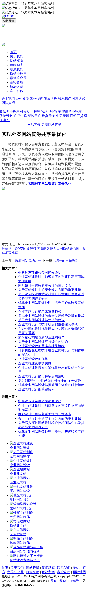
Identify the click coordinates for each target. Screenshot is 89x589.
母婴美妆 (48, 116)
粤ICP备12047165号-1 (66, 580)
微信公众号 (15, 572)
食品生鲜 (20, 116)
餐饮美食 (34, 116)
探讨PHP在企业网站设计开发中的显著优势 (49, 380)
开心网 (74, 248)
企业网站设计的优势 (33, 359)
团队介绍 (8, 103)
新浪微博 (33, 248)
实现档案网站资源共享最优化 (49, 183)
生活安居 (62, 116)
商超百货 (76, 116)
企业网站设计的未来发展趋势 (39, 311)
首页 (5, 567)
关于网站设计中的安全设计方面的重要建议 (49, 290)
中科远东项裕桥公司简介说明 (39, 272)
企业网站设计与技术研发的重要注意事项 (48, 324)
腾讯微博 (46, 248)
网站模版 (32, 567)
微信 (66, 248)
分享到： (8, 248)
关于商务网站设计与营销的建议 (41, 320)
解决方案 (48, 572)
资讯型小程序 (72, 111)
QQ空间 (20, 248)
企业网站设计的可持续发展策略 (41, 376)
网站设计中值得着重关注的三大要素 (44, 285)
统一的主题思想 (67, 260)
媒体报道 (36, 98)
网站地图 (79, 572)
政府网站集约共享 (28, 260)
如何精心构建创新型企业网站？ (41, 337)
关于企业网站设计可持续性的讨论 (43, 341)
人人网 (58, 248)
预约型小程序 (51, 111)
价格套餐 (32, 572)
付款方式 (78, 98)
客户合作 (63, 572)
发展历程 (50, 98)
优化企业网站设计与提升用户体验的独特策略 (51, 385)
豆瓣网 (13, 253)
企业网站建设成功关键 (34, 363)
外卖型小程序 (30, 111)
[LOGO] (8, 16)
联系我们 (64, 98)
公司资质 (22, 98)
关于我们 (8, 98)
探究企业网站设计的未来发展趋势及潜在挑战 (51, 315)
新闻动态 (48, 567)
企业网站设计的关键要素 (36, 389)
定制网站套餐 (51, 124)
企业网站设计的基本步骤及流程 (41, 346)
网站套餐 (34, 124)
